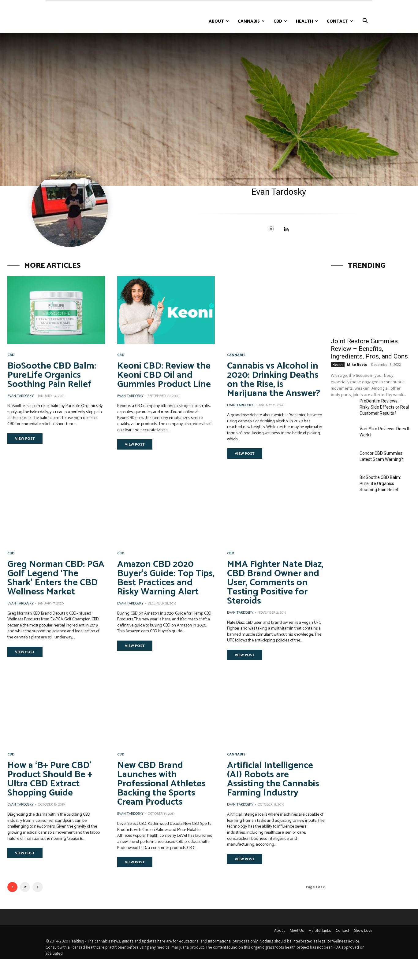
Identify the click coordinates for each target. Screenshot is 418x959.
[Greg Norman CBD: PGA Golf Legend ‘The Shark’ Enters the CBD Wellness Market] (56, 508)
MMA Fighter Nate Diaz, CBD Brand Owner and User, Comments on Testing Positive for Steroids (275, 582)
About (216, 21)
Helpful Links (320, 930)
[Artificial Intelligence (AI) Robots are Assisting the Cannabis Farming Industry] (276, 709)
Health (304, 21)
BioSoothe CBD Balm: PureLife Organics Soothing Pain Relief (51, 375)
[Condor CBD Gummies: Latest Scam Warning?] (343, 458)
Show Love (363, 930)
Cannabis (249, 21)
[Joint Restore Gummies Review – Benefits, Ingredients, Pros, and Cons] (371, 304)
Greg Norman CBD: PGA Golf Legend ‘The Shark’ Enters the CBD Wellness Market (55, 578)
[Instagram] (271, 229)
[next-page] (37, 887)
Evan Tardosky (20, 396)
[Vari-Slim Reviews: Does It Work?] (343, 434)
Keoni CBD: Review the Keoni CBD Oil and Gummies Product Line (164, 375)
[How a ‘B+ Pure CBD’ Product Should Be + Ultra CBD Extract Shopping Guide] (56, 709)
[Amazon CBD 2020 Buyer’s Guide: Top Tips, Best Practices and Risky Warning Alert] (166, 508)
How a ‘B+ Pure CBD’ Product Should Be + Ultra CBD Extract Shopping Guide (49, 779)
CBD (278, 21)
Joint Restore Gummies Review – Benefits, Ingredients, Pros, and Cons (369, 348)
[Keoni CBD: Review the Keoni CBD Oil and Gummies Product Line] (166, 310)
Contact (337, 21)
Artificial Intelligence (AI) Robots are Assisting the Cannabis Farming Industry (273, 779)
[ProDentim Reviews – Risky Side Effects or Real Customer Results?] (343, 406)
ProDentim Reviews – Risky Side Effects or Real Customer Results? (384, 407)
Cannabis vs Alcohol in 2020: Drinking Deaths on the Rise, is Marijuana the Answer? (273, 379)
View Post (25, 439)
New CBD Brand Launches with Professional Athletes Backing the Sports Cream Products (161, 784)
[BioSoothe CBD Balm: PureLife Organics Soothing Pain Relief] (56, 310)
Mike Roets (357, 364)
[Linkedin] (286, 229)
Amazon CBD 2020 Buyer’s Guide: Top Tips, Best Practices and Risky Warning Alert (166, 578)
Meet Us (297, 930)
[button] (365, 21)
